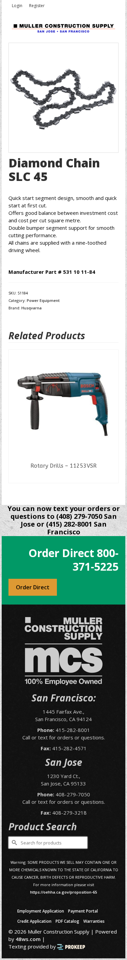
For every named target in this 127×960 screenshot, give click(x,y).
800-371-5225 (95, 560)
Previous (14, 422)
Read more (63, 478)
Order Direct (32, 587)
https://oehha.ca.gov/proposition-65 (63, 892)
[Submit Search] (13, 843)
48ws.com (28, 939)
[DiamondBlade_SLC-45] (63, 97)
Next (113, 422)
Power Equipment (43, 300)
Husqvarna (31, 307)
